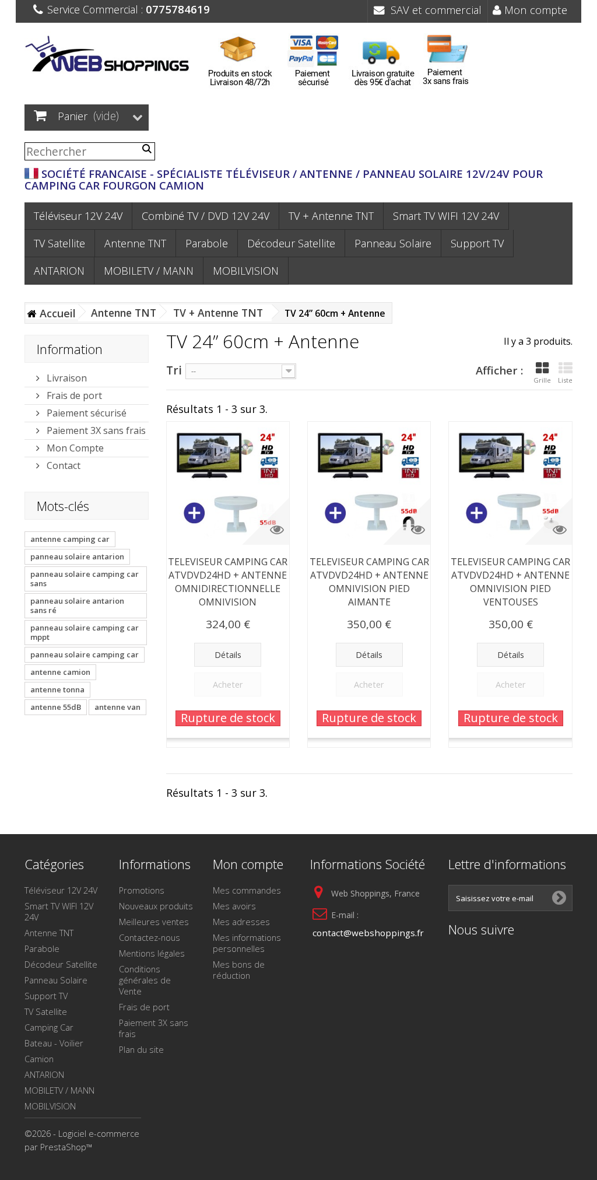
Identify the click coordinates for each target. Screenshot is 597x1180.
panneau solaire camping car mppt (84, 632)
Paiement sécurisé (85, 413)
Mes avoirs (234, 906)
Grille (542, 380)
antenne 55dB (55, 707)
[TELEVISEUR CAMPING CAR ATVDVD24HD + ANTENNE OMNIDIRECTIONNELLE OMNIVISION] (228, 483)
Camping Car (48, 1027)
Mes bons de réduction (239, 969)
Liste (565, 380)
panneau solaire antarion (77, 556)
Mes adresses (241, 921)
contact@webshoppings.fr (368, 933)
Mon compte (534, 9)
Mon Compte (74, 448)
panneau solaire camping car (84, 654)
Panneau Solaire (392, 243)
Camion (39, 1059)
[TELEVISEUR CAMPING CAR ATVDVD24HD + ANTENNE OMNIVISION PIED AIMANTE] (369, 483)
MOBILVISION (246, 271)
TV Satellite (59, 243)
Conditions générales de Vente (145, 980)
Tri (174, 369)
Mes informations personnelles (247, 943)
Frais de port (73, 395)
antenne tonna (57, 689)
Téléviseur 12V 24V (78, 216)
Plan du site (141, 1049)
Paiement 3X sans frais (95, 430)
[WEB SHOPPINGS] (109, 55)
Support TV (477, 243)
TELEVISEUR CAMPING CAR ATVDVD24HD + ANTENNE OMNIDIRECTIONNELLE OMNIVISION (227, 581)
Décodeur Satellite (291, 243)
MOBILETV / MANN (149, 271)
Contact (62, 465)
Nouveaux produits (156, 906)
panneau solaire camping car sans (84, 579)
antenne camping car (70, 539)
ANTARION (59, 271)
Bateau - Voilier (53, 1043)
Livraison (65, 378)
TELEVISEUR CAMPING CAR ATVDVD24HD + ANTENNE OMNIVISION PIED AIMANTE (369, 581)
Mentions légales (152, 953)
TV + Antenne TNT (331, 216)
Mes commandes (247, 890)
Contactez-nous (149, 937)
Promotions (141, 890)
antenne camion (60, 672)
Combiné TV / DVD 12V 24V (205, 216)
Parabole (206, 243)
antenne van (117, 707)
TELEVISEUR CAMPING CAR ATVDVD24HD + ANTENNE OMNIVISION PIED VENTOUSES (510, 581)
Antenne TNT (135, 243)
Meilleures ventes (154, 921)
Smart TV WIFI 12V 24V (446, 216)
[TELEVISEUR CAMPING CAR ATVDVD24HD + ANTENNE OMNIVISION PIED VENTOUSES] (510, 483)
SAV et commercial (433, 9)
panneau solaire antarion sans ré (77, 605)
